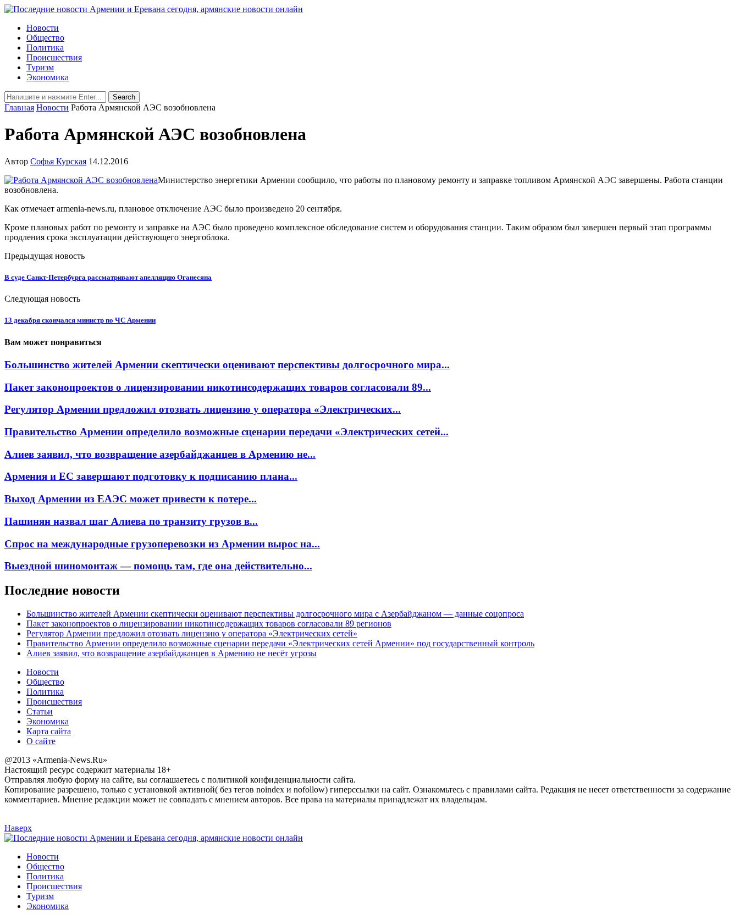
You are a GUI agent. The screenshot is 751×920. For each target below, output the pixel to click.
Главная (19, 107)
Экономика (47, 77)
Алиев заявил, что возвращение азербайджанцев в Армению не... (160, 454)
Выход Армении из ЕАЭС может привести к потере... (130, 499)
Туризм (40, 67)
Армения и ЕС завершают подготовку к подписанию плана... (150, 476)
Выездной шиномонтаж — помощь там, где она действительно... (158, 566)
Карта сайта (48, 731)
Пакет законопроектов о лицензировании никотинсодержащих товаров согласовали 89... (217, 387)
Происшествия (54, 57)
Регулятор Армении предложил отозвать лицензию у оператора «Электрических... (202, 409)
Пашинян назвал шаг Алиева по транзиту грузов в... (131, 521)
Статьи (39, 711)
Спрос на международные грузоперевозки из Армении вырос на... (162, 544)
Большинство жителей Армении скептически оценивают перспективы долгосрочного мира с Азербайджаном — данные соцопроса (275, 613)
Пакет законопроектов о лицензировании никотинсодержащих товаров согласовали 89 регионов (208, 623)
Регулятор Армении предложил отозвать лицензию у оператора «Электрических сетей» (191, 633)
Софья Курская (58, 161)
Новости (42, 27)
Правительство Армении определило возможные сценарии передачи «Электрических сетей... (226, 431)
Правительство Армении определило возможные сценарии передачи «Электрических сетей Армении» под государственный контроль (280, 643)
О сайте (41, 741)
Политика (45, 47)
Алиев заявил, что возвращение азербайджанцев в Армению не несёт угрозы (171, 653)
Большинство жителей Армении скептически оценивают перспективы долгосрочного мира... (227, 364)
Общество (45, 37)
